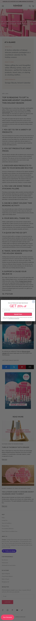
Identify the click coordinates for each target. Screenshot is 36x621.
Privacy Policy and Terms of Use (14, 318)
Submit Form (18, 314)
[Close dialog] (33, 301)
